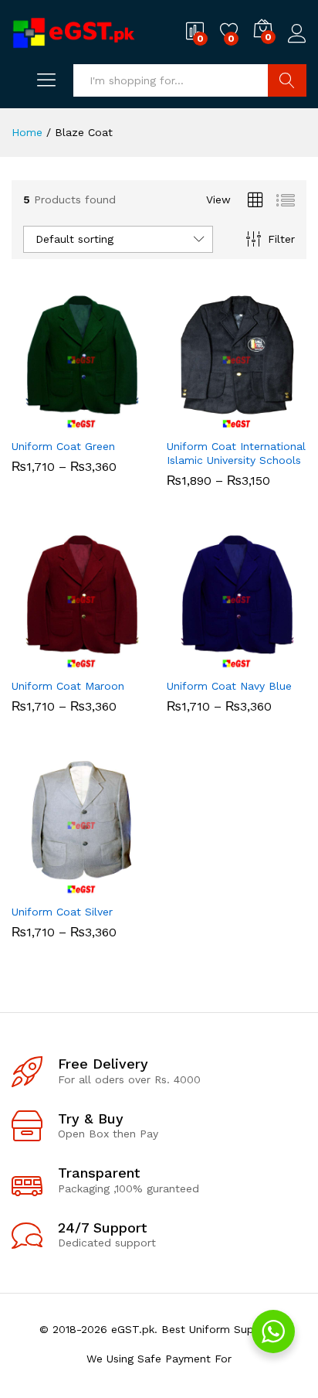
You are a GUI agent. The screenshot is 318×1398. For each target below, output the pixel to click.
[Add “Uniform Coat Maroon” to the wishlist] (115, 660)
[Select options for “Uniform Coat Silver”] (44, 886)
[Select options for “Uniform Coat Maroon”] (44, 660)
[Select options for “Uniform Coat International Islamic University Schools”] (199, 420)
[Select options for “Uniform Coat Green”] (44, 420)
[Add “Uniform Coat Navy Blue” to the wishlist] (270, 660)
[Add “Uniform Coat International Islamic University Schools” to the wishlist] (270, 420)
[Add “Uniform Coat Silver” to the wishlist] (115, 886)
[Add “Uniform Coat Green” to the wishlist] (115, 420)
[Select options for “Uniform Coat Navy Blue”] (199, 660)
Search (287, 80)
